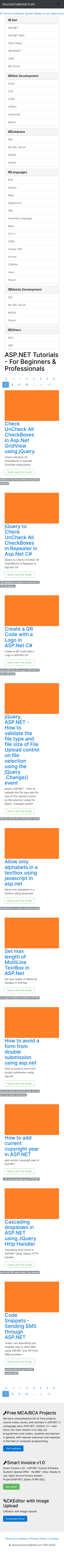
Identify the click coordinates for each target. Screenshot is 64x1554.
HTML (11, 99)
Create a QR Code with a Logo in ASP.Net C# (19, 637)
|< (6, 378)
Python (12, 187)
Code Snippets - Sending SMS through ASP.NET (21, 1326)
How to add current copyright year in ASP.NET (22, 1146)
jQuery (12, 122)
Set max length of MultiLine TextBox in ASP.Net (17, 962)
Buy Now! (11, 1486)
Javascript (14, 114)
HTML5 (12, 106)
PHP (10, 179)
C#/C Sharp (15, 43)
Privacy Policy (38, 1538)
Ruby (11, 195)
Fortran (12, 256)
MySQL (12, 154)
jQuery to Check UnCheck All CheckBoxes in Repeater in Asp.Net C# (21, 540)
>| (48, 384)
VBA (10, 345)
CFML (11, 241)
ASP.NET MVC (16, 35)
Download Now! (15, 1518)
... (34, 384)
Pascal (12, 279)
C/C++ (12, 233)
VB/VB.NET (14, 50)
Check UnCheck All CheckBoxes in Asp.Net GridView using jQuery (20, 437)
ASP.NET (13, 27)
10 (26, 384)
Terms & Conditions (16, 1538)
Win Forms (14, 66)
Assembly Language (20, 218)
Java (11, 272)
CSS (10, 91)
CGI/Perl (13, 264)
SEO (10, 337)
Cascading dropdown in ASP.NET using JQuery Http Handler (20, 1233)
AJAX (11, 83)
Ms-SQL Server (17, 147)
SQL (10, 139)
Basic (11, 226)
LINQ (11, 58)
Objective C (15, 203)
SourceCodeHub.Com (18, 4)
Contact (54, 1538)
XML (10, 210)
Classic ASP (15, 249)
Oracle (12, 162)
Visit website (13, 1448)
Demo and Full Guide (19, 472)
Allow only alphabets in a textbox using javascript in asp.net (21, 872)
